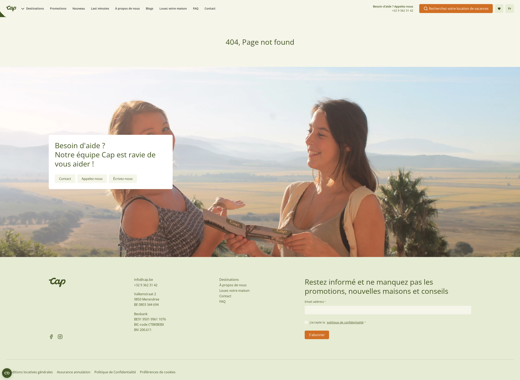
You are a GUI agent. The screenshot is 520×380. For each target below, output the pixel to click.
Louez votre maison (173, 8)
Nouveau (79, 8)
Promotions (58, 8)
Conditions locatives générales (29, 372)
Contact (210, 8)
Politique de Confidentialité (115, 372)
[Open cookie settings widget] (7, 373)
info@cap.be (143, 279)
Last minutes (100, 8)
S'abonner (317, 335)
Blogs (149, 8)
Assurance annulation (73, 372)
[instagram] (60, 336)
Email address (315, 302)
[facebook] (51, 336)
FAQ (195, 8)
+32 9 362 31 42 (402, 10)
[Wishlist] (499, 8)
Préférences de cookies (158, 372)
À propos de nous (127, 8)
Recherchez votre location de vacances (459, 8)
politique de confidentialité (345, 322)
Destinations (35, 8)
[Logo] (11, 8)
